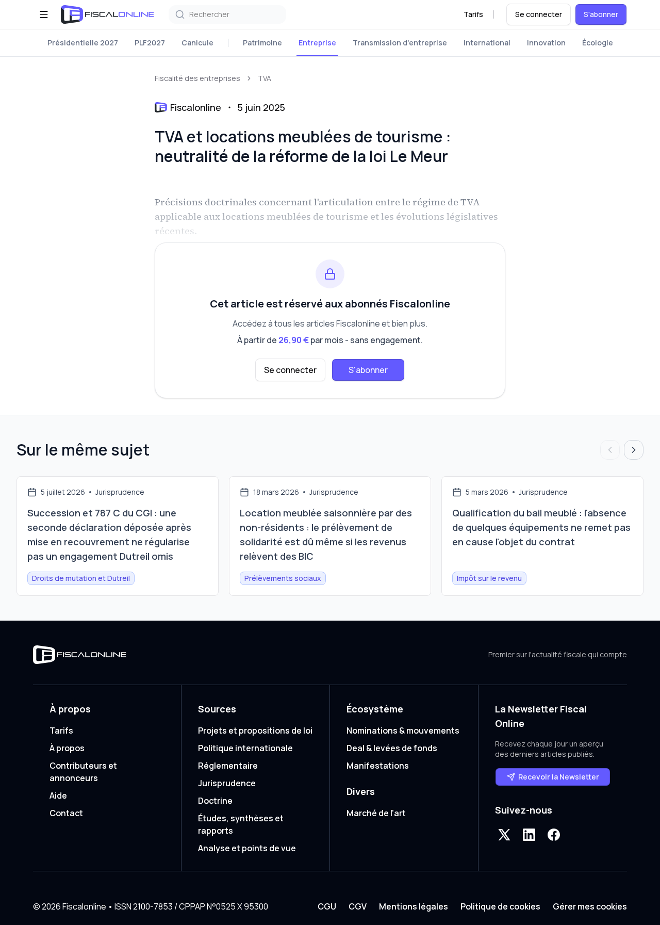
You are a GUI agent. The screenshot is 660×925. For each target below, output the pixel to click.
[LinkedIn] (529, 834)
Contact (66, 813)
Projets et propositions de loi (255, 730)
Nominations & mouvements (402, 730)
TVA (264, 78)
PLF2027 (150, 42)
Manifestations (377, 765)
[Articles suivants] (634, 450)
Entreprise (317, 42)
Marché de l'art (376, 813)
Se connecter (538, 14)
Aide (58, 795)
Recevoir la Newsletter (558, 777)
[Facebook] (553, 834)
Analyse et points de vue (247, 848)
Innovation (546, 42)
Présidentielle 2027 (82, 42)
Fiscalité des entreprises (197, 78)
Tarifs (473, 14)
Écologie (597, 42)
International (487, 42)
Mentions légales (413, 906)
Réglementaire (228, 765)
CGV (358, 906)
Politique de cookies (500, 906)
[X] (504, 834)
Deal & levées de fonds (391, 748)
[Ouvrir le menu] (44, 14)
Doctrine (215, 800)
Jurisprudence (227, 783)
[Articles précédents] (610, 450)
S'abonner (601, 14)
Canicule (197, 42)
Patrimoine (262, 42)
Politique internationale (245, 748)
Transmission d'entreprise (400, 42)
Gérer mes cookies (590, 906)
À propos (67, 748)
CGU (327, 906)
